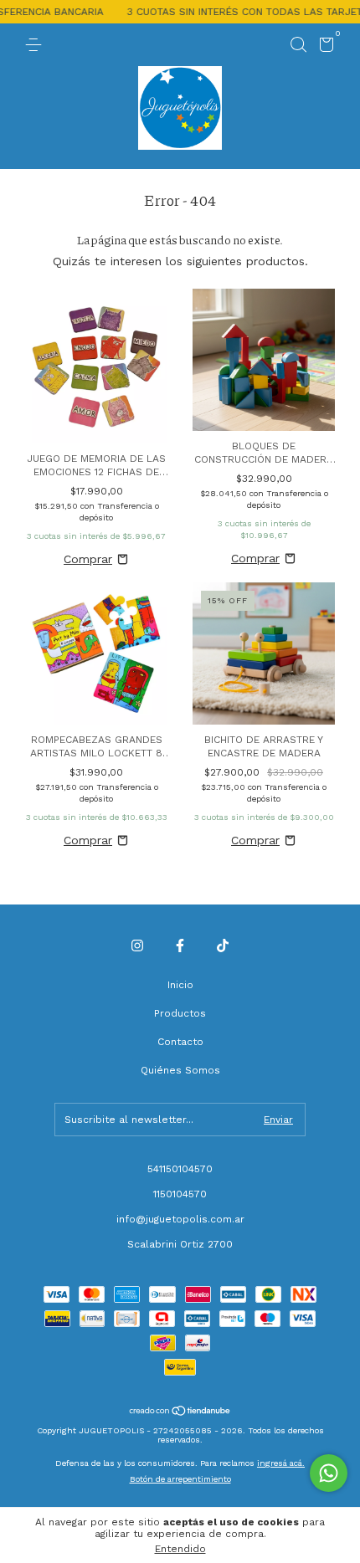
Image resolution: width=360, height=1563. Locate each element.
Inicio (180, 985)
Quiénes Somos (180, 1070)
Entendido (180, 1549)
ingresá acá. (281, 1463)
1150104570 (180, 1194)
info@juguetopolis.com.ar (180, 1219)
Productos (180, 1013)
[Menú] (36, 45)
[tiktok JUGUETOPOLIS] (222, 945)
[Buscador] (298, 45)
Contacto (180, 1042)
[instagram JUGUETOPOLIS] (137, 945)
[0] (323, 47)
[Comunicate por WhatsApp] (328, 1473)
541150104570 (180, 1169)
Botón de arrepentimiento (180, 1479)
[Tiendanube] (180, 1412)
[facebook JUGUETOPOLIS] (180, 945)
